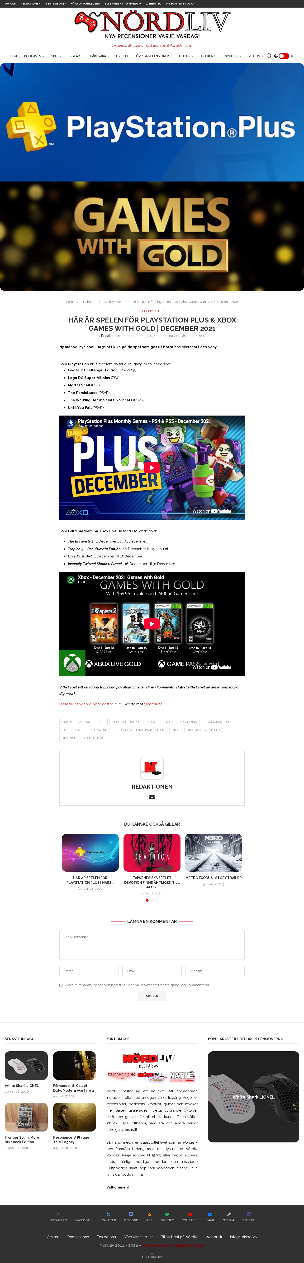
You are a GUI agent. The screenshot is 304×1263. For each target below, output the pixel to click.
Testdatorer (55, 3)
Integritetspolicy (180, 3)
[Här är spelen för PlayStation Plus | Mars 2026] (90, 853)
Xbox (175, 730)
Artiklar (208, 56)
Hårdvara (98, 56)
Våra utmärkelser (85, 3)
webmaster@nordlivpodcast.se (173, 1245)
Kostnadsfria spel (126, 722)
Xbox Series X (93, 738)
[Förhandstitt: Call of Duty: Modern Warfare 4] (74, 1065)
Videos (254, 56)
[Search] (269, 56)
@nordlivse (153, 704)
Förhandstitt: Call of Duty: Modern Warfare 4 (73, 1088)
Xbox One (69, 738)
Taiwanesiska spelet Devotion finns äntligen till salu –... (152, 882)
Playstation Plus (217, 722)
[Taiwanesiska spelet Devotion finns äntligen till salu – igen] (152, 853)
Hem (13, 56)
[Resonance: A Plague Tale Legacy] (74, 1117)
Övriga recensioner (152, 56)
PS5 (77, 730)
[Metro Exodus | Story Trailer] (213, 853)
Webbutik (153, 3)
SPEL (54, 56)
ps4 (64, 730)
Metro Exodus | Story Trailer (214, 878)
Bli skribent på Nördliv (122, 3)
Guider (184, 56)
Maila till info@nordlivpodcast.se (86, 704)
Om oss (10, 3)
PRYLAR (74, 56)
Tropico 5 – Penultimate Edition (141, 730)
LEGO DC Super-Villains (180, 722)
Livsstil (122, 56)
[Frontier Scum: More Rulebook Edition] (26, 1117)
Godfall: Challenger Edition (83, 722)
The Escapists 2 (99, 730)
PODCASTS (32, 56)
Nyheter (231, 56)
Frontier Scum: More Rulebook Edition (22, 1140)
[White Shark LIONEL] (26, 1065)
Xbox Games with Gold (203, 730)
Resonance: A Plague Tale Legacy (71, 1140)
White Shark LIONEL (22, 1086)
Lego (151, 722)
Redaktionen (31, 3)
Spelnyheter (112, 302)
